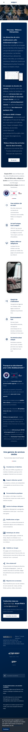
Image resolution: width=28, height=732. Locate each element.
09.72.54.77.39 (9, 603)
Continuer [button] (6, 729)
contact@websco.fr (11, 606)
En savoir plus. (18, 725)
